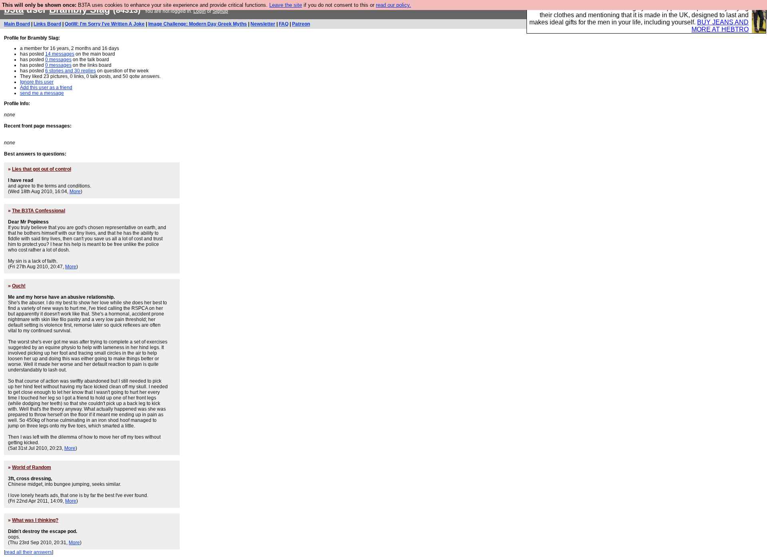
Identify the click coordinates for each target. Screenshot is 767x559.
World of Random (31, 467)
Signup (220, 11)
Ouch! (19, 286)
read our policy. (393, 5)
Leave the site (285, 5)
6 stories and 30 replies (70, 71)
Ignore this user (37, 82)
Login (199, 11)
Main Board (17, 24)
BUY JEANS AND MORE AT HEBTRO (720, 26)
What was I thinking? (35, 520)
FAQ (283, 24)
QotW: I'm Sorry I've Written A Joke (105, 24)
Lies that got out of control (41, 169)
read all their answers (28, 552)
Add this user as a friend (46, 87)
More (75, 191)
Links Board (47, 24)
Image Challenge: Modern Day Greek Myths (197, 24)
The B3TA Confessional (38, 211)
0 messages (58, 59)
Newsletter (262, 24)
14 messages (59, 54)
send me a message (42, 93)
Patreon (301, 24)
